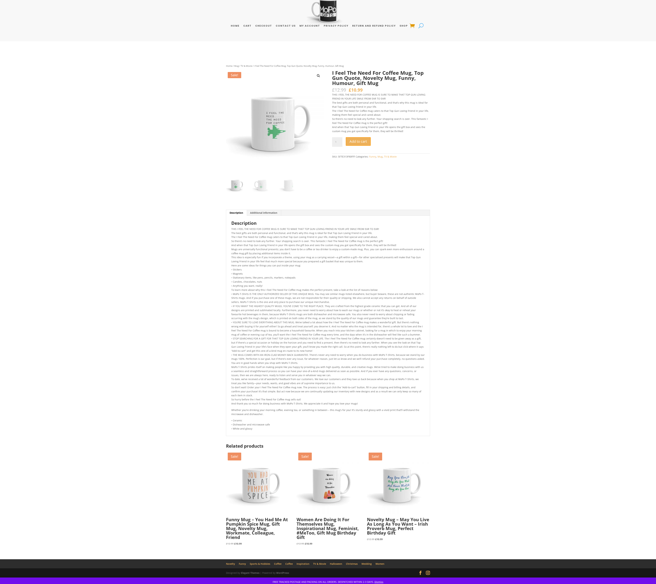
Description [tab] (236, 212)
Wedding (366, 563)
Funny (372, 156)
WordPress (282, 572)
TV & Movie (246, 65)
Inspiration (303, 563)
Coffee (278, 563)
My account (309, 25)
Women (379, 563)
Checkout (263, 25)
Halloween (336, 563)
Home (235, 25)
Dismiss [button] (378, 581)
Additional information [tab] (263, 212)
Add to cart (358, 141)
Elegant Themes (250, 572)
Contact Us (286, 25)
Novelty (230, 563)
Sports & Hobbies (260, 563)
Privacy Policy (336, 25)
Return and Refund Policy (374, 25)
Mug (236, 65)
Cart (247, 25)
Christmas (352, 563)
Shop (404, 25)
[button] (318, 76)
